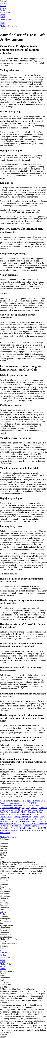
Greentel (34, 808)
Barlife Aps (35, 805)
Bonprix (28, 801)
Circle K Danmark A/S (32, 830)
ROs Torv (16, 821)
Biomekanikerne (40, 823)
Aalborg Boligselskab (22, 817)
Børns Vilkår (38, 810)
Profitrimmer (31, 828)
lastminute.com (39, 801)
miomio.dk (15, 812)
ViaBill (17, 810)
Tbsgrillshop (5, 821)
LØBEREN (32, 803)
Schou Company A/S (32, 826)
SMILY (25, 805)
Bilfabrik (38, 819)
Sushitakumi (17, 826)
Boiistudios (4, 828)
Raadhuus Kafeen (35, 812)
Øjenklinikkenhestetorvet (10, 808)
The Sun (17, 805)
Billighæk (14, 828)
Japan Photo (5, 833)
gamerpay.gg (26, 821)
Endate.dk (4, 803)
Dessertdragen (38, 821)
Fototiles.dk (6, 826)
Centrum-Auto (11, 819)
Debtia (35, 817)
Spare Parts (27, 823)
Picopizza (17, 823)
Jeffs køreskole (6, 823)
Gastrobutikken (6, 805)
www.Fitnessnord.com (21, 814)
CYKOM (42, 828)
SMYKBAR (5, 814)
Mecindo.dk (17, 830)
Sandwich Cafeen (26, 819)
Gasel (22, 828)
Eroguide (25, 808)
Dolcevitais (26, 810)
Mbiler (23, 812)
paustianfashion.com (18, 803)
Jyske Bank (5, 830)
